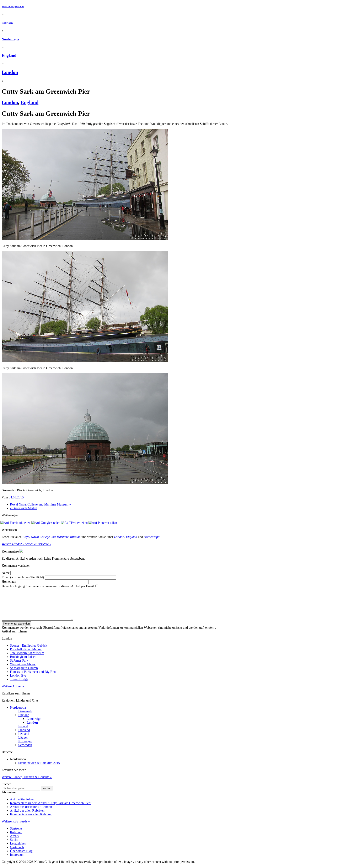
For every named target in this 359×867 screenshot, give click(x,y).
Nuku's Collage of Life (13, 6)
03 (14, 497)
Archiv (14, 836)
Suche (14, 839)
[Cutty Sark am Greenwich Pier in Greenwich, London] (85, 239)
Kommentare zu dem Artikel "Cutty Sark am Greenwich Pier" (50, 803)
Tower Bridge (19, 679)
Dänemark (25, 711)
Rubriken (7, 22)
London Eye (18, 675)
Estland (23, 726)
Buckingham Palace (23, 656)
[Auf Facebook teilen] (15, 522)
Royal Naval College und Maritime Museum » (40, 504)
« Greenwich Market (23, 508)
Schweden (25, 745)
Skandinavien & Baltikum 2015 (39, 763)
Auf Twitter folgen (22, 799)
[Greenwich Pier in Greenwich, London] (85, 483)
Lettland (23, 733)
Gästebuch (17, 847)
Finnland (24, 730)
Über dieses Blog (21, 851)
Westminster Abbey (23, 664)
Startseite (16, 828)
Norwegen (25, 741)
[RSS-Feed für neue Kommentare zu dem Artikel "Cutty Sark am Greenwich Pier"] (21, 551)
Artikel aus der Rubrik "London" (31, 807)
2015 (20, 497)
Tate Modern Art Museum (27, 653)
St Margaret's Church (24, 668)
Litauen (23, 737)
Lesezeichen (18, 843)
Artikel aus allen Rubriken (27, 810)
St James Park (19, 660)
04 (10, 497)
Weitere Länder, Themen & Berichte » (26, 544)
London (10, 72)
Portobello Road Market (26, 649)
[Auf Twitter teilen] (74, 522)
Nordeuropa (10, 39)
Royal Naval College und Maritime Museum (51, 537)
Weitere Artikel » (13, 686)
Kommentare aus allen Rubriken (31, 814)
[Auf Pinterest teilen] (103, 522)
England (9, 55)
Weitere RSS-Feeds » (16, 821)
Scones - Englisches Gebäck (28, 645)
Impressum (17, 854)
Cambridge (34, 718)
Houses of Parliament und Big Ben (33, 671)
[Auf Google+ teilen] (45, 522)
